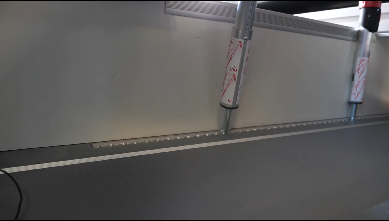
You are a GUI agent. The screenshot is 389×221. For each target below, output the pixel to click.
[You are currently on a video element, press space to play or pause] (194, 110)
